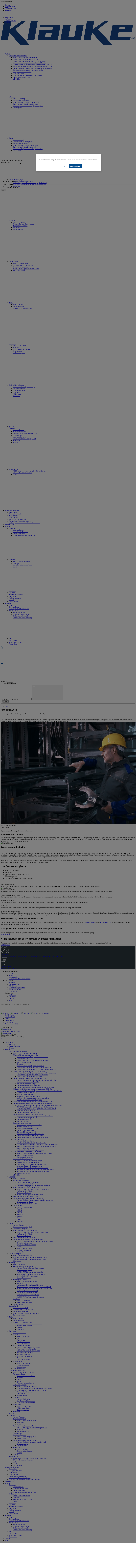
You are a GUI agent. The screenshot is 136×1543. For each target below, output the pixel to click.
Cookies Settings (60, 166)
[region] (68, 162)
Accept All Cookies (75, 166)
